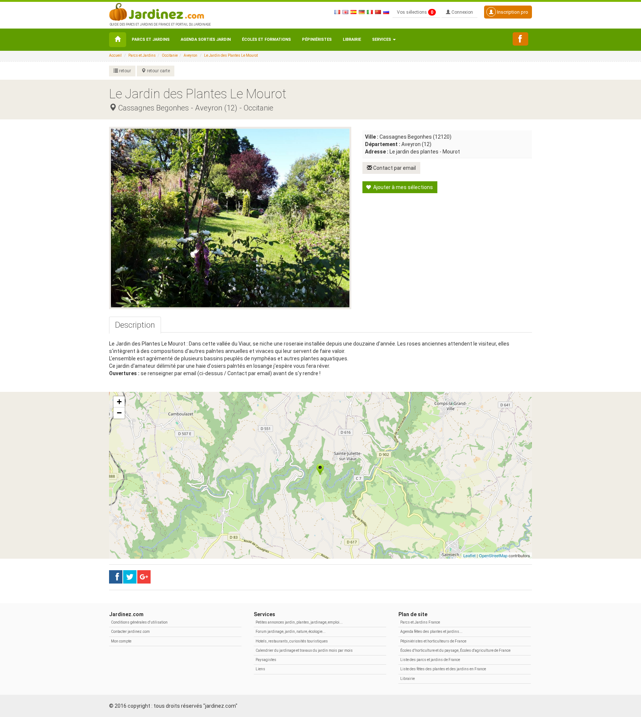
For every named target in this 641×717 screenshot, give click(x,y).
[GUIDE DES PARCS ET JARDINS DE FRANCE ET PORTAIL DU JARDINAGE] (159, 11)
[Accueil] (117, 39)
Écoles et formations (266, 39)
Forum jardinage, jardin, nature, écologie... (291, 632)
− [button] (119, 412)
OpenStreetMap (493, 555)
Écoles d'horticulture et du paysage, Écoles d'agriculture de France (455, 650)
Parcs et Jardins (151, 39)
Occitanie (170, 55)
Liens (260, 669)
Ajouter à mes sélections (402, 187)
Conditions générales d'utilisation (139, 622)
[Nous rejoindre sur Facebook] (520, 39)
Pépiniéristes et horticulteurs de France (433, 641)
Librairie (352, 39)
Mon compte (121, 641)
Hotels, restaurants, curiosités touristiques (292, 641)
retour (124, 70)
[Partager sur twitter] (130, 577)
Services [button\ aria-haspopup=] (382, 39)
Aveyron (190, 55)
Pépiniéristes (317, 39)
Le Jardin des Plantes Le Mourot (231, 55)
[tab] (135, 325)
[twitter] (144, 577)
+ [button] (119, 401)
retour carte (158, 70)
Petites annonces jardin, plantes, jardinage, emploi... (299, 622)
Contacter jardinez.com (130, 632)
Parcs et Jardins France (420, 622)
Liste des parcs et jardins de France (430, 660)
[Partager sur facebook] (115, 577)
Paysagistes (266, 660)
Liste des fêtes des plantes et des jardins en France (443, 669)
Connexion (461, 12)
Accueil (115, 55)
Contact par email (394, 168)
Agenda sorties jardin (206, 39)
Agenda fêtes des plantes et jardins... (431, 632)
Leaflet (469, 555)
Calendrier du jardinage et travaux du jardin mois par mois (304, 650)
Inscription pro (512, 12)
